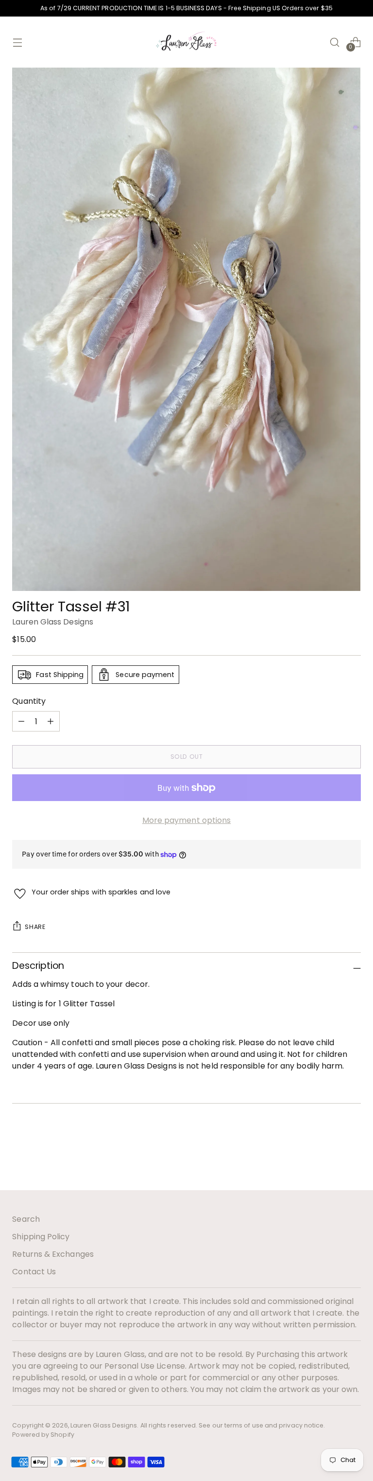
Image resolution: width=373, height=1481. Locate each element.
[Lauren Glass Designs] (186, 42)
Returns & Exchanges (53, 1254)
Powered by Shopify (43, 1434)
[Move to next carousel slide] (352, 1156)
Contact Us (34, 1271)
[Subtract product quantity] (50, 721)
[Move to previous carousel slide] (330, 1157)
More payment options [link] (186, 820)
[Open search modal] (335, 42)
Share (35, 927)
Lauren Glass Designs (52, 621)
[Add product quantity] (21, 721)
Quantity (29, 701)
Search (25, 1219)
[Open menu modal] (17, 42)
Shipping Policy (40, 1236)
